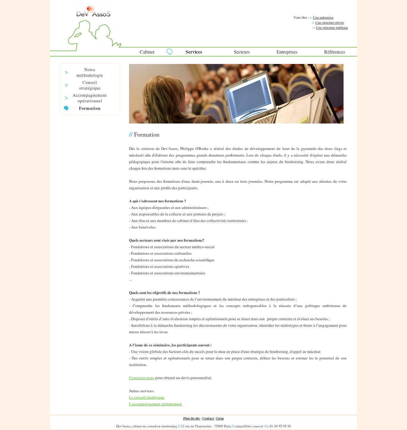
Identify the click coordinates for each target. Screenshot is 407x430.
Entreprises (286, 52)
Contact (208, 418)
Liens (220, 418)
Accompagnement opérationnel (90, 98)
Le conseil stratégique (146, 397)
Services (194, 51)
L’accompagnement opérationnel (155, 403)
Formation (90, 108)
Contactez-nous (141, 377)
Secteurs (242, 52)
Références (334, 52)
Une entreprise (323, 17)
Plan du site (191, 418)
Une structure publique (332, 27)
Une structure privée (329, 22)
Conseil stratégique (90, 85)
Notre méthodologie (90, 72)
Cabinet (147, 52)
